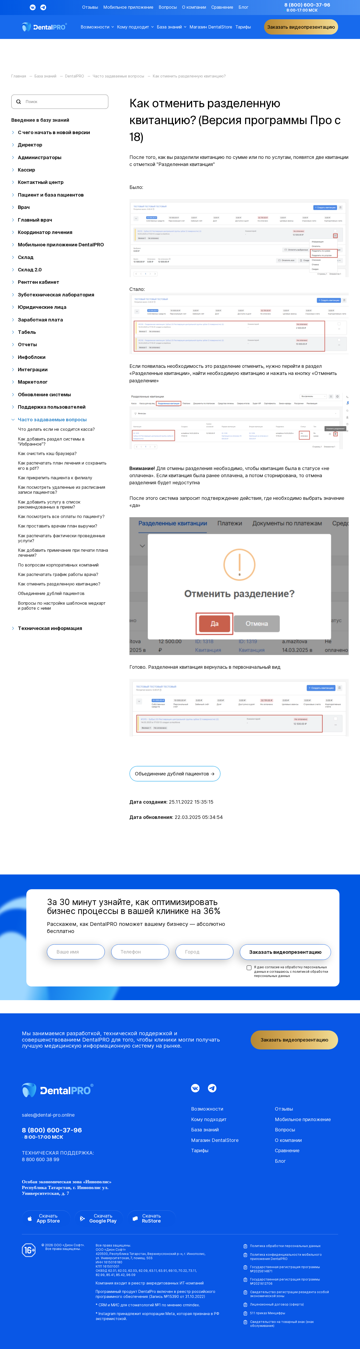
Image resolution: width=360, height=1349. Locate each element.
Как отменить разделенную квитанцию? (59, 583)
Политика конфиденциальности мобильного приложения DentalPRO (286, 1257)
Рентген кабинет (38, 282)
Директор (30, 145)
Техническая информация (50, 628)
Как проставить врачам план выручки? (57, 526)
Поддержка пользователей (52, 407)
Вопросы (168, 7)
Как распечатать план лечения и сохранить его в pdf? (62, 466)
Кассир (26, 170)
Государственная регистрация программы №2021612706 (285, 1281)
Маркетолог (33, 382)
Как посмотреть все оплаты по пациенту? (61, 516)
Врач (24, 207)
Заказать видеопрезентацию (285, 952)
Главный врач (35, 220)
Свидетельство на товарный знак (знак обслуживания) (282, 1324)
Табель (27, 332)
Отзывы (90, 7)
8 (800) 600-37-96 (307, 5)
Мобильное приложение (128, 7)
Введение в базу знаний (40, 120)
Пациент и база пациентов (51, 195)
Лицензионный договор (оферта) (277, 1304)
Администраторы (39, 157)
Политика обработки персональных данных (285, 1246)
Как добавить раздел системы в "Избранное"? (51, 442)
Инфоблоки (32, 357)
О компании (194, 7)
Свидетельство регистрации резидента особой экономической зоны (289, 1294)
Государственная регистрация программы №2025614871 (285, 1269)
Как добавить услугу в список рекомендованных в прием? (49, 505)
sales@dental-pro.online (48, 1115)
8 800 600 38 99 (40, 1159)
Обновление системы (44, 394)
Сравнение (222, 7)
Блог (244, 7)
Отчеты (27, 344)
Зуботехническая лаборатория (56, 294)
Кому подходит (133, 27)
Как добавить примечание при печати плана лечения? (63, 553)
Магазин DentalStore (210, 27)
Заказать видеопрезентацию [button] (301, 27)
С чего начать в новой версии (54, 132)
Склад (25, 257)
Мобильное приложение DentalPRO (61, 244)
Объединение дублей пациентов (51, 593)
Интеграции (33, 369)
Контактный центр (41, 182)
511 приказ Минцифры (267, 1313)
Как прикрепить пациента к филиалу (55, 477)
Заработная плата (40, 319)
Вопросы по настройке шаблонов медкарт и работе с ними (62, 606)
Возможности (95, 27)
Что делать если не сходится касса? (56, 429)
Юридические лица (42, 307)
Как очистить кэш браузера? (47, 453)
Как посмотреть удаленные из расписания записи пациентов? (61, 490)
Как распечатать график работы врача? (58, 574)
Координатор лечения (45, 232)
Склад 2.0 (30, 269)
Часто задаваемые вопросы (52, 419)
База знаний (169, 27)
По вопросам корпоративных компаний (58, 565)
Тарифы (243, 27)
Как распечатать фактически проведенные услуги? (61, 538)
